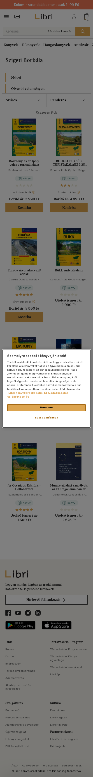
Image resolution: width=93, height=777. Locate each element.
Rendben (46, 407)
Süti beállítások (46, 417)
